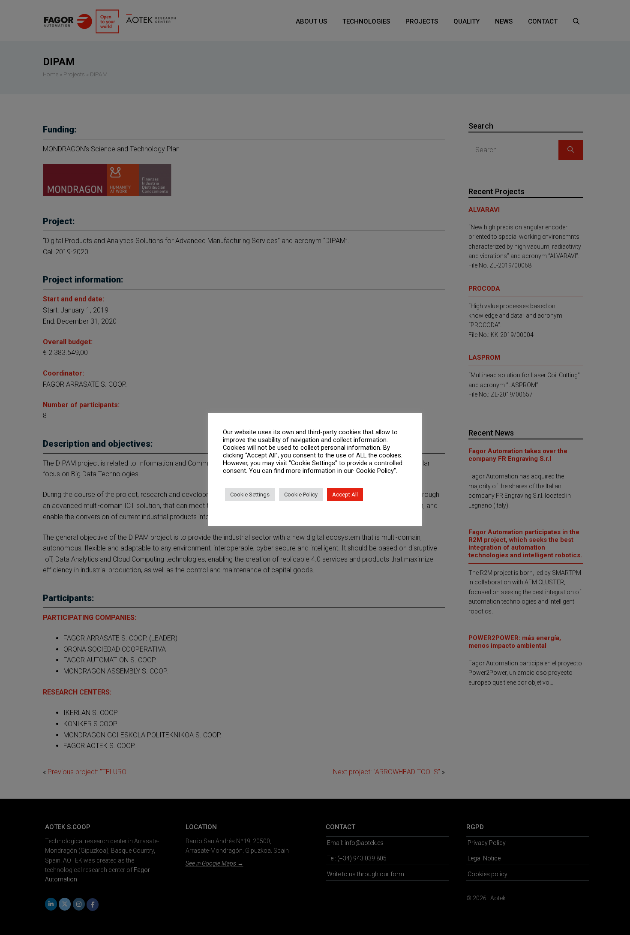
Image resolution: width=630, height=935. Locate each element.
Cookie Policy (301, 494)
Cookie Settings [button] (250, 494)
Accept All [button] (345, 494)
